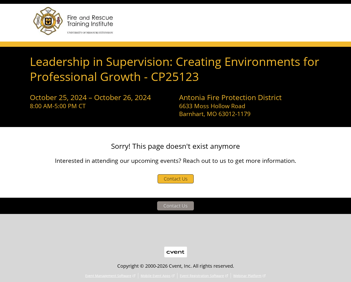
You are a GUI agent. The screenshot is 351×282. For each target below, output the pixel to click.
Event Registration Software (202, 275)
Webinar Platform (247, 275)
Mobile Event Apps (155, 275)
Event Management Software (108, 275)
